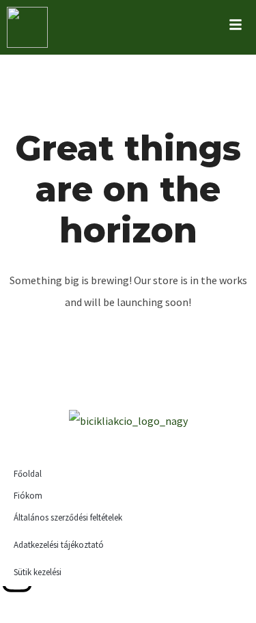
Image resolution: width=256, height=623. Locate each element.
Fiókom (28, 495)
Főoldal (28, 474)
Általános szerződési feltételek (68, 517)
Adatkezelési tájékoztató (59, 545)
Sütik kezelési (37, 572)
